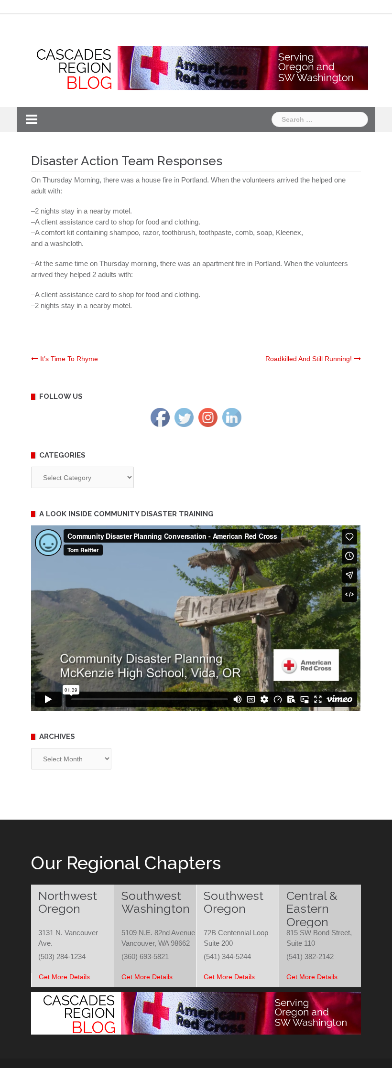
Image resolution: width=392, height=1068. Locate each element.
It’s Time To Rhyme (69, 359)
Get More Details (64, 977)
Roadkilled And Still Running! (308, 359)
